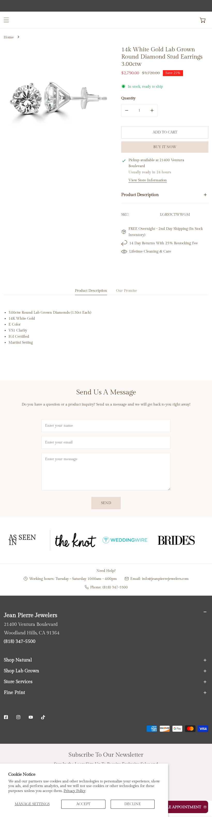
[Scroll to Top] (203, 790)
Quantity (128, 98)
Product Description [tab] (91, 290)
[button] (203, 20)
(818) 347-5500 (115, 587)
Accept (83, 804)
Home (9, 37)
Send (106, 503)
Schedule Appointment (175, 807)
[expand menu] (6, 20)
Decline (132, 804)
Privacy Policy (75, 791)
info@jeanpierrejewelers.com (165, 579)
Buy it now (164, 147)
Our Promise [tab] (126, 290)
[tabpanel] (106, 327)
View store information (147, 180)
